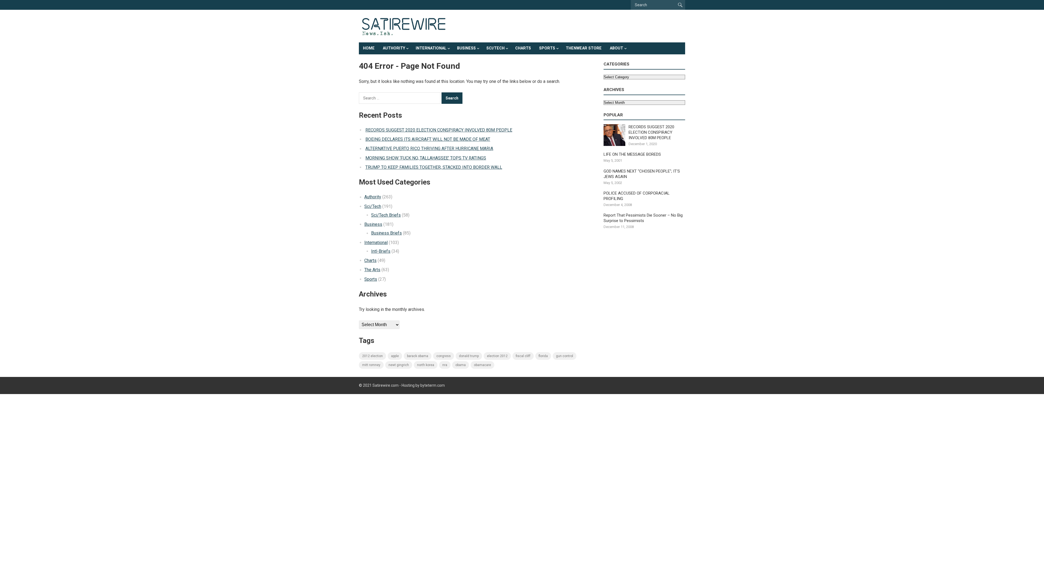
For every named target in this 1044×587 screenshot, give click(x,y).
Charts (523, 48)
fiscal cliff (523, 356)
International (431, 48)
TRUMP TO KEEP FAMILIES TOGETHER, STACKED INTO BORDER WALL (433, 167)
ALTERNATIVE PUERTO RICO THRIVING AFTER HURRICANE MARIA (429, 148)
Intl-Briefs (380, 251)
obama (460, 365)
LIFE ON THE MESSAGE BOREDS (632, 154)
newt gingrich (399, 365)
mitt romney (371, 365)
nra (444, 365)
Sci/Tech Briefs (386, 215)
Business (466, 48)
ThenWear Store (584, 48)
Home (369, 48)
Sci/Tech (495, 48)
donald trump (469, 356)
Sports (547, 48)
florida (543, 356)
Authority (394, 48)
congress (443, 356)
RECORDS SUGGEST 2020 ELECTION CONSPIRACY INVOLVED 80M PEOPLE (438, 130)
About (616, 48)
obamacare (482, 365)
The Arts (372, 269)
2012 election (372, 356)
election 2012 (497, 356)
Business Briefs (386, 233)
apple (395, 356)
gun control (564, 356)
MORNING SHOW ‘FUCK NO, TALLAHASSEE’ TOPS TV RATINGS (425, 158)
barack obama (417, 356)
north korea (425, 365)
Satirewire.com (385, 385)
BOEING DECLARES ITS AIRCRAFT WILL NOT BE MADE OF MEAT (427, 139)
